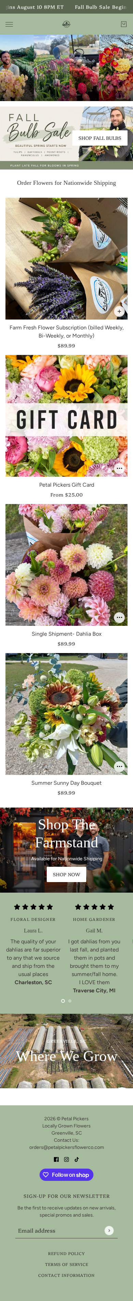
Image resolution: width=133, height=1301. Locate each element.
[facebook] (56, 1159)
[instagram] (66, 1159)
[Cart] (124, 24)
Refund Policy (66, 1253)
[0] (63, 1001)
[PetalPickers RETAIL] (66, 24)
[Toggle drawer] (9, 24)
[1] (70, 1001)
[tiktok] (77, 1159)
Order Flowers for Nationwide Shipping (66, 182)
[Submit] (109, 1230)
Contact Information (66, 1275)
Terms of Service (66, 1264)
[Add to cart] (119, 311)
